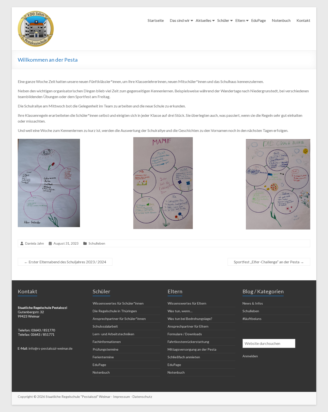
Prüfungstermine (105, 349)
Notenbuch (281, 20)
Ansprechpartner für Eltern (188, 326)
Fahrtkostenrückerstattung (188, 342)
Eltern (240, 20)
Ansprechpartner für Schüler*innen (119, 319)
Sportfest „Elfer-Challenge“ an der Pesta (269, 261)
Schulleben (97, 243)
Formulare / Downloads (185, 334)
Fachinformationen (107, 342)
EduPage (258, 20)
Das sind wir (180, 20)
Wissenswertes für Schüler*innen (118, 303)
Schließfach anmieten (184, 357)
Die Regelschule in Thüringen (115, 311)
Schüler (223, 20)
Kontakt (303, 20)
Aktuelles (203, 20)
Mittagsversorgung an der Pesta (192, 349)
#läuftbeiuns (252, 319)
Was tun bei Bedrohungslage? (190, 319)
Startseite (156, 20)
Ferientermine (103, 357)
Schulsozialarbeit (105, 326)
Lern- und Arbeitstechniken (113, 334)
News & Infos (253, 303)
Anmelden (250, 356)
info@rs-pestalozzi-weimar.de (51, 348)
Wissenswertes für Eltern (187, 303)
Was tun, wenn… (180, 311)
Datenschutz (142, 396)
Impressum (121, 396)
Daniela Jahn (34, 243)
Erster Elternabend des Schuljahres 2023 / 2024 (65, 261)
